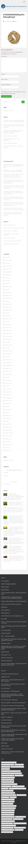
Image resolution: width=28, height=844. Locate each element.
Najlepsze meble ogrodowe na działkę (17, 788)
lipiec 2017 (7, 406)
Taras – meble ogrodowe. (15, 538)
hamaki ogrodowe (19, 775)
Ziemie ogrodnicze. (5, 610)
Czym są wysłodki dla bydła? (15, 556)
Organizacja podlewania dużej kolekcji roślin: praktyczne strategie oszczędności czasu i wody (13, 504)
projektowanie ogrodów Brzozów (9, 806)
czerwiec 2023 (8, 298)
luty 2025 (7, 283)
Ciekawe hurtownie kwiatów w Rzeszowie (11, 604)
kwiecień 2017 (8, 415)
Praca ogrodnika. (5, 581)
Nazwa (3, 74)
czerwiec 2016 (8, 444)
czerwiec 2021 (8, 318)
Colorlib (17, 841)
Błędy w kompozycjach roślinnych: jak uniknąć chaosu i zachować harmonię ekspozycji (12, 214)
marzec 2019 (8, 371)
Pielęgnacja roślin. (5, 676)
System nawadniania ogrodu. (10, 143)
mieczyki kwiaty (5, 788)
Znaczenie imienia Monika (7, 832)
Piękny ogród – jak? (6, 654)
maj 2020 (7, 348)
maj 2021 (7, 321)
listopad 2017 (8, 395)
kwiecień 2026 (8, 266)
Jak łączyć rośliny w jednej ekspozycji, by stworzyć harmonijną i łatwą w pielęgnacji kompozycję (13, 198)
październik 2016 (9, 433)
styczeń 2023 (8, 307)
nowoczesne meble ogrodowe (8, 792)
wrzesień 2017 (8, 400)
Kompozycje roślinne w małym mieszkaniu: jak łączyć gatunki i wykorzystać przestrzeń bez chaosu (13, 187)
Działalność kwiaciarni (6, 720)
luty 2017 (7, 421)
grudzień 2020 (8, 330)
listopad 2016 (8, 430)
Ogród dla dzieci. (5, 589)
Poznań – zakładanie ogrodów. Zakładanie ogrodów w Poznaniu (13, 622)
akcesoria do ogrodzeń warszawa (9, 762)
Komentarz (4, 56)
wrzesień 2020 (8, 336)
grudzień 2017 (8, 392)
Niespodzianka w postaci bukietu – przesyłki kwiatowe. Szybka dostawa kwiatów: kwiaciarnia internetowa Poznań (12, 695)
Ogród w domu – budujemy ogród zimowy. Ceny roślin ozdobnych (13, 680)
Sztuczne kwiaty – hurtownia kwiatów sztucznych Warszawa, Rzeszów (13, 684)
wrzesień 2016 (8, 436)
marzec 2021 (8, 324)
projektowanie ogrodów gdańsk (8, 808)
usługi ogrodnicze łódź (18, 819)
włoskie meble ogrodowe (7, 823)
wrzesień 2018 (8, 374)
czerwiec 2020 (8, 345)
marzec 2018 (8, 383)
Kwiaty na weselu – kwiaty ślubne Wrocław (13, 228)
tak (7, 472)
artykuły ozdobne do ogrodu (17, 766)
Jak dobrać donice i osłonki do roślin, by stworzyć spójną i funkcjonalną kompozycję (14, 208)
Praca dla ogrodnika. (6, 630)
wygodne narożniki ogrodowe (8, 821)
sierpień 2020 (8, 339)
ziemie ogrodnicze (19, 829)
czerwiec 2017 (8, 409)
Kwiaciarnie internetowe (9, 238)
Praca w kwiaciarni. (5, 688)
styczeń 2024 (8, 292)
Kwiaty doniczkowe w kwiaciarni (11, 244)
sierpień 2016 (8, 438)
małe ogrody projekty (6, 786)
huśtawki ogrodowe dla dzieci (8, 777)
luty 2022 (7, 313)
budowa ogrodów (5, 769)
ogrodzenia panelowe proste (8, 799)
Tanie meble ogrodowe (20, 816)
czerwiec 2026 (8, 260)
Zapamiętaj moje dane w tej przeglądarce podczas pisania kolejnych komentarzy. (13, 92)
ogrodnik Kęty (13, 797)
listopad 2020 (8, 333)
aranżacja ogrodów (19, 764)
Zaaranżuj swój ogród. (6, 660)
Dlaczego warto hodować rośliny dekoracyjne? (11, 139)
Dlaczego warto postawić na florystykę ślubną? (12, 705)
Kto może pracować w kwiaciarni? (9, 699)
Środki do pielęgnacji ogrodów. (8, 584)
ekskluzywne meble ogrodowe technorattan (11, 771)
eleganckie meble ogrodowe (8, 775)
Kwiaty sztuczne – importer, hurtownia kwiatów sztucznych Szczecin (12, 752)
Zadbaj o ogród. (13, 494)
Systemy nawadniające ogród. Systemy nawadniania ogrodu (16, 527)
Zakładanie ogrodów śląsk (7, 827)
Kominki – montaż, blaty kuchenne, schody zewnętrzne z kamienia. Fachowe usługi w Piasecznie (13, 126)
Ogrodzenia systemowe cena (8, 801)
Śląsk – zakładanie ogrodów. (8, 636)
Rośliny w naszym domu (7, 657)
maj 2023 (7, 301)
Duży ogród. (4, 618)
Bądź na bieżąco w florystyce (10, 231)
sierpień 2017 (8, 403)
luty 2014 (7, 447)
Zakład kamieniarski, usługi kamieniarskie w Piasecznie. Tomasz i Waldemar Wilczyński (13, 121)
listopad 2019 (8, 362)
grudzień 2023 (8, 295)
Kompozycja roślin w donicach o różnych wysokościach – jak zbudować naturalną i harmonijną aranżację (13, 204)
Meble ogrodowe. (5, 613)
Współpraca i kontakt (8, 110)
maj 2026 (7, 263)
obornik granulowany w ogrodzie (9, 795)
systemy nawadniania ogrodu (8, 816)
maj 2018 (7, 377)
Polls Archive (6, 484)
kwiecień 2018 (8, 380)
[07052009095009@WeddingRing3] (14, 36)
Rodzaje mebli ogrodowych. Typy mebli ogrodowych (15, 547)
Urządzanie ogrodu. (6, 633)
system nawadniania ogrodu (8, 814)
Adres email (4, 79)
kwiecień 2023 (8, 304)
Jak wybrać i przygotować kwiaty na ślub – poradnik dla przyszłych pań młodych (13, 709)
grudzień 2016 (8, 427)
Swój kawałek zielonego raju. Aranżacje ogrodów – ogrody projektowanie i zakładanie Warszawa (13, 132)
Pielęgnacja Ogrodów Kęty (7, 803)
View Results (14, 482)
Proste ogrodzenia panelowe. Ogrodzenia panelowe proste (13, 593)
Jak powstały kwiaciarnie (9, 225)
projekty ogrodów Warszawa (8, 812)
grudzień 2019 (8, 359)
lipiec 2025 (7, 277)
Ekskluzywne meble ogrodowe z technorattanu (11, 773)
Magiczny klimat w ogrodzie (10, 136)
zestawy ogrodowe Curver (19, 827)
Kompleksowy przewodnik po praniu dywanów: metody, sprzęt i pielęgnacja (12, 739)
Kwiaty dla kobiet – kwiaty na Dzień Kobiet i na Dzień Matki (14, 713)
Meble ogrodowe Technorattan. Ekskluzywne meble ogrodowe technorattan (13, 639)
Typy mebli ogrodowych (7, 819)
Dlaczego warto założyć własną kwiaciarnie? (11, 234)
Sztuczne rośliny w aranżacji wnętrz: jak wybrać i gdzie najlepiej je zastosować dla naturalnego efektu (13, 181)
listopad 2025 (8, 272)
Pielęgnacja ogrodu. (6, 643)
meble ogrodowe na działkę (18, 786)
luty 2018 (7, 386)
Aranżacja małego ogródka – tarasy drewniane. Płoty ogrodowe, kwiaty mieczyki (14, 664)
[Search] (23, 102)
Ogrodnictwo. (4, 607)
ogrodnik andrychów (21, 795)
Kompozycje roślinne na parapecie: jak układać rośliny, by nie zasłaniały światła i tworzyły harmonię (13, 193)
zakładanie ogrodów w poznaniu (8, 825)
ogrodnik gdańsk (5, 797)
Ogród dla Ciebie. (5, 652)
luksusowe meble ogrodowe (8, 782)
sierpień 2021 (8, 316)
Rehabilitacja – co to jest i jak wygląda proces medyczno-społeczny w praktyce (13, 170)
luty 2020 (7, 357)
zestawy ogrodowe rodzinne (8, 829)
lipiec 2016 (7, 441)
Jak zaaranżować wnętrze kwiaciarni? (12, 241)
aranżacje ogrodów (6, 766)
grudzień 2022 (8, 310)
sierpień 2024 (8, 286)
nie (7, 475)
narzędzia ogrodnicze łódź (7, 790)
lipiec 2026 (7, 257)
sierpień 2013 (8, 450)
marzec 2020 (8, 354)
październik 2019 (9, 365)
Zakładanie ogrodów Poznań (20, 823)
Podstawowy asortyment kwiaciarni (9, 674)
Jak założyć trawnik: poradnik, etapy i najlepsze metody (16, 516)
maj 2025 (7, 280)
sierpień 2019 (8, 368)
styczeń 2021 (8, 327)
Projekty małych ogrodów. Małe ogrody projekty (13, 146)
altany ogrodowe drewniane (8, 764)
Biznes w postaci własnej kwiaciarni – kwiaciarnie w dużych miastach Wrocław (13, 730)
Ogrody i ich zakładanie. (7, 717)
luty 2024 (7, 289)
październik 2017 (9, 397)
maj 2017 (7, 412)
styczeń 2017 (8, 424)
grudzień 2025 (8, 269)
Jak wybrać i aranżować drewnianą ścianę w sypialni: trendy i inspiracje (13, 726)
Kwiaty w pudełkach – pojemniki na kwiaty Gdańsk (13, 702)
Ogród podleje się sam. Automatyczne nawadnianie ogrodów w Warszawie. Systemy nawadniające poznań (13, 648)
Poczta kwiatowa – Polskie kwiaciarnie (10, 691)
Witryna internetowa (6, 84)
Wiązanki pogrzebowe (6, 723)
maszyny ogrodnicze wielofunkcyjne (9, 784)
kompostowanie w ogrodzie (8, 779)
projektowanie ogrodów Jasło (8, 810)
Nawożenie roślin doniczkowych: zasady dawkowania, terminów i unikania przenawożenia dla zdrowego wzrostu (13, 176)
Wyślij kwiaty (4, 743)
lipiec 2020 (7, 342)
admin (15, 21)
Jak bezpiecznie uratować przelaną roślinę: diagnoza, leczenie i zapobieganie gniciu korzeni (13, 166)
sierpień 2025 (8, 275)
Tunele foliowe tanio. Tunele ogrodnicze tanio (12, 616)
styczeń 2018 (8, 389)
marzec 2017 (8, 418)
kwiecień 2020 (8, 351)
